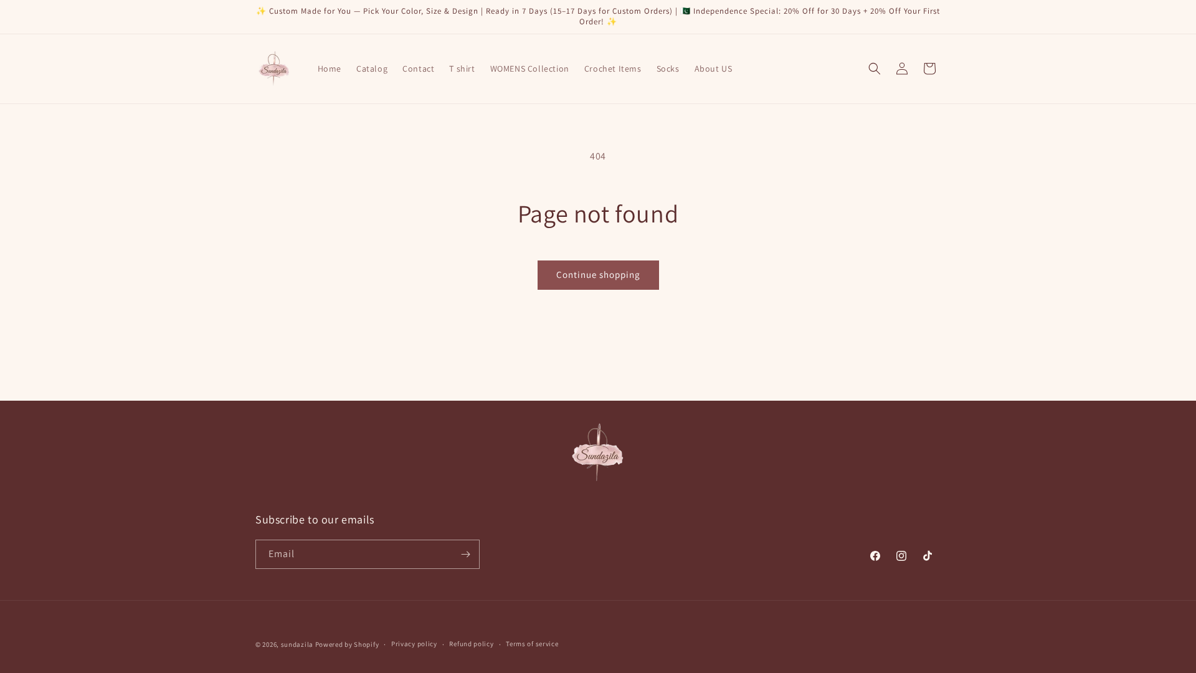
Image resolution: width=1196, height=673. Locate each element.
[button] (874, 68)
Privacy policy (414, 643)
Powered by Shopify (347, 644)
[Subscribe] (465, 554)
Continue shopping (598, 274)
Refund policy (471, 643)
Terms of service (532, 643)
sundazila (297, 644)
